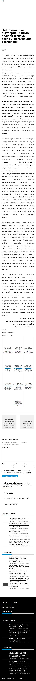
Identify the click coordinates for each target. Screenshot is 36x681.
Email (15, 463)
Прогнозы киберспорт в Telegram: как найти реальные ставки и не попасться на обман (19, 525)
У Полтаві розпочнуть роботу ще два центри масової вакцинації (19, 579)
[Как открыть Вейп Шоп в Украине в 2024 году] (5, 536)
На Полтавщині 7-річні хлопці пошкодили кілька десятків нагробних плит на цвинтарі (18, 573)
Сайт (25, 463)
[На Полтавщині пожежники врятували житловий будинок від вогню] (5, 566)
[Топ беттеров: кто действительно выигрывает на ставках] (5, 519)
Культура (14, 504)
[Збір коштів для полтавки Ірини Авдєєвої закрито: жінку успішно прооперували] (5, 584)
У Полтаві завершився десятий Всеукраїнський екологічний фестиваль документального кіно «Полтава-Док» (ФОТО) (19, 559)
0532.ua (12, 333)
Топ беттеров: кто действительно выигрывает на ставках (19, 518)
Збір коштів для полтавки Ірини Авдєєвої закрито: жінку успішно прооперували (19, 585)
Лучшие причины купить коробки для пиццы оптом (19, 530)
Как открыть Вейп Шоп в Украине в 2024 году (19, 536)
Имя (3, 463)
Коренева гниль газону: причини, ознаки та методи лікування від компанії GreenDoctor (19, 542)
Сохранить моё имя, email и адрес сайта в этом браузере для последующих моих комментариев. (17, 471)
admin (11, 493)
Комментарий (6, 447)
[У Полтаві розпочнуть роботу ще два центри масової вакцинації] (5, 579)
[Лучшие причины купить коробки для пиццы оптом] (5, 532)
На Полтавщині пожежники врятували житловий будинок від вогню (19, 566)
